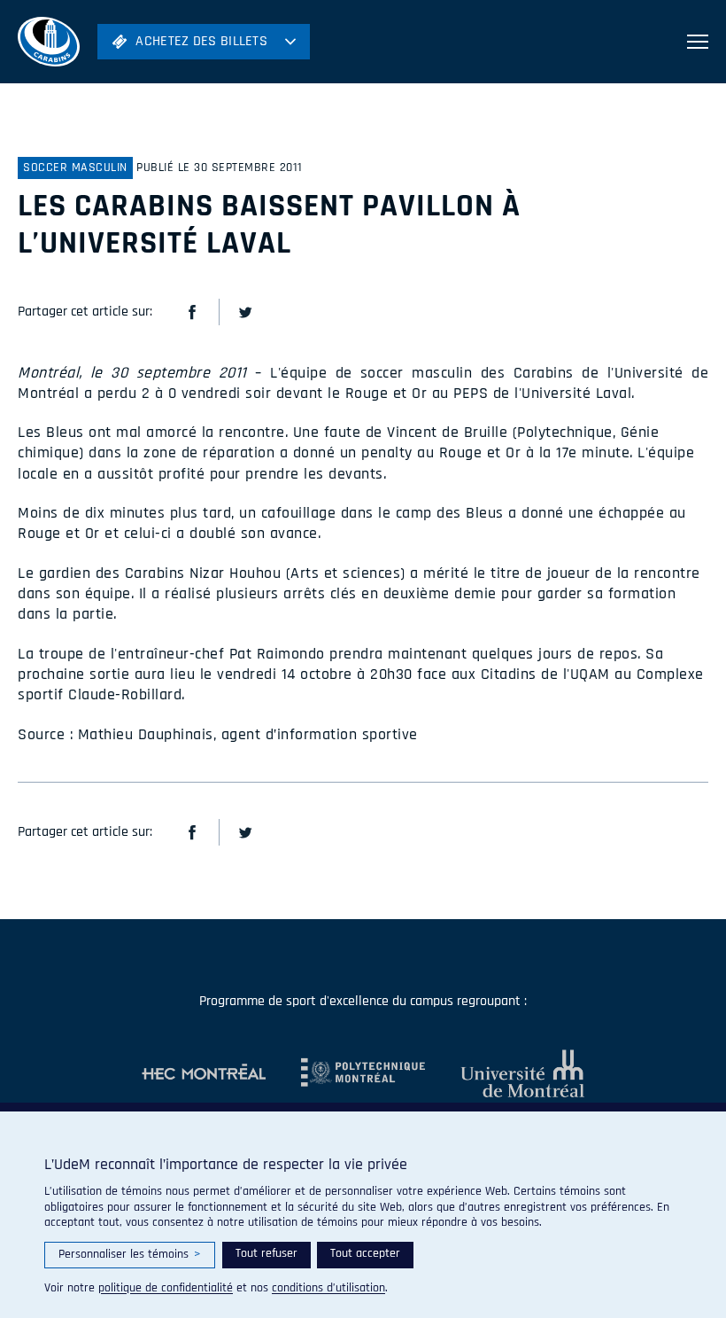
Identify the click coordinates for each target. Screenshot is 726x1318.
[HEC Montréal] (204, 1073)
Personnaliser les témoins (129, 1254)
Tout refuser (266, 1253)
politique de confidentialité (165, 1288)
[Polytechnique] (345, 1073)
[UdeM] (504, 1073)
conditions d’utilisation (328, 1288)
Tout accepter (365, 1253)
